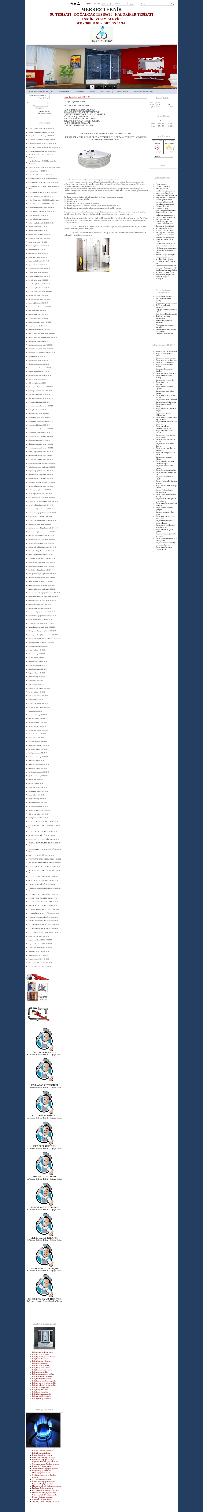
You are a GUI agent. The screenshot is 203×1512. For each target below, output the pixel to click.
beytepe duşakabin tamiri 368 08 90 (39, 299)
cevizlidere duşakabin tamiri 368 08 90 (40, 291)
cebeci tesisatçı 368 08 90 (36, 684)
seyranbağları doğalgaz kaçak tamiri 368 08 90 (42, 616)
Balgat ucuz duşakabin (40, 1359)
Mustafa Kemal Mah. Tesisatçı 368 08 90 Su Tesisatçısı (42, 156)
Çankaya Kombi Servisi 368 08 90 (39, 171)
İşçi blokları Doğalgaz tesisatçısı (43, 1482)
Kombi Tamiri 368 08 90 (37, 96)
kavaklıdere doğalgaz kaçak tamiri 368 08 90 (42, 570)
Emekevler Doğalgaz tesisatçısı (43, 1488)
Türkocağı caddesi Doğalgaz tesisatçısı (46, 1501)
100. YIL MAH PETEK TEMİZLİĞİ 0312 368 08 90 (45, 863)
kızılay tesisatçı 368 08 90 (36, 760)
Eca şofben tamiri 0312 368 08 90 (39, 955)
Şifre (33, 105)
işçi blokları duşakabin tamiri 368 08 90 (41, 436)
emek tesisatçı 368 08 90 (36, 699)
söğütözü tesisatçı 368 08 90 (37, 799)
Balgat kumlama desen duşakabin (44, 1385)
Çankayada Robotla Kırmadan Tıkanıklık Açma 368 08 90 (44, 187)
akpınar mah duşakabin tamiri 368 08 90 (41, 406)
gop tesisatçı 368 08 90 (36, 711)
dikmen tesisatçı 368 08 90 (37, 654)
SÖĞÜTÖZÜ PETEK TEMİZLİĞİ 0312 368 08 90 (44, 839)
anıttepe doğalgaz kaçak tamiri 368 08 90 (41, 451)
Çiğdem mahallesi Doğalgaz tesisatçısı (45, 1462)
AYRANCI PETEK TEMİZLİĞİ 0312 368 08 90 (43, 876)
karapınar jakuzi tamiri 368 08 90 (38, 303)
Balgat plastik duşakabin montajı (43, 1357)
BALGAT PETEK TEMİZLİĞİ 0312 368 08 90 (43, 831)
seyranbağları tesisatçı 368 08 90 (38, 791)
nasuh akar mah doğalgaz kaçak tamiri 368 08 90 (43, 596)
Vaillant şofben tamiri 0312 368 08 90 (40, 967)
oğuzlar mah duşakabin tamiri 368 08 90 (41, 444)
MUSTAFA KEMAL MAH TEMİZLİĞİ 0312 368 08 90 (44, 844)
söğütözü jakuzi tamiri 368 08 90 (38, 318)
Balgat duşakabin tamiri (40, 1365)
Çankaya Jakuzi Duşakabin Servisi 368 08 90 (42, 151)
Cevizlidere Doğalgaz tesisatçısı (43, 1460)
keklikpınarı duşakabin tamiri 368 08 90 (41, 345)
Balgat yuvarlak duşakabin (41, 1396)
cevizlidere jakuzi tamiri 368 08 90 (39, 288)
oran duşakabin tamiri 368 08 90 (38, 314)
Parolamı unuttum (44, 111)
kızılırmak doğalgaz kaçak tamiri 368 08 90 (42, 585)
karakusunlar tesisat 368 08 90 (38, 741)
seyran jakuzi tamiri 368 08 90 (38, 242)
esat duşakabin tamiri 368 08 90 (38, 253)
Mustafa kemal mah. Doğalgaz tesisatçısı (46, 1486)
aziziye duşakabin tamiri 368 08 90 (39, 329)
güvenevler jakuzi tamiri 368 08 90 (39, 364)
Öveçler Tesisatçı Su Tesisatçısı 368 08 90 (41, 136)
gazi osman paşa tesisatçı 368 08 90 (39, 707)
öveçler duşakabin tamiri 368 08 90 (39, 234)
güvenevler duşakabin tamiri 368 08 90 (40, 368)
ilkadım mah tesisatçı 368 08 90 (38, 730)
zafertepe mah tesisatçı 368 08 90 (38, 818)
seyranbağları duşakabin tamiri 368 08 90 (41, 421)
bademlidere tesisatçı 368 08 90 (38, 669)
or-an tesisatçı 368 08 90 (36, 783)
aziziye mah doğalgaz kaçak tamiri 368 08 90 (42, 463)
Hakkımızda (79, 91)
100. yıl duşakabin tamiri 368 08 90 (39, 383)
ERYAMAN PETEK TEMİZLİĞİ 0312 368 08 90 (43, 921)
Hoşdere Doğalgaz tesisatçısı (42, 1497)
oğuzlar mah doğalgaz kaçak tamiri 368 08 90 (42, 600)
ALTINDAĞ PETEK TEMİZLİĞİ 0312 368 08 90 (44, 909)
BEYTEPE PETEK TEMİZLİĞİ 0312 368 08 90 (43, 894)
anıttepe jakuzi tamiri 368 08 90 (38, 272)
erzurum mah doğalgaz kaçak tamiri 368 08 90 (42, 520)
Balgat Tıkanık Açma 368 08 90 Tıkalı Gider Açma (44, 200)
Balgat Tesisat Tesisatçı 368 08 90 (41, 91)
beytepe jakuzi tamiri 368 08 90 (38, 295)
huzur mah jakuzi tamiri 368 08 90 (39, 371)
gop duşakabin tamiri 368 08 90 (38, 360)
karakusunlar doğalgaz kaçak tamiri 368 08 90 (42, 562)
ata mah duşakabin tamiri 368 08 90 (39, 284)
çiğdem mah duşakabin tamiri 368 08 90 (41, 429)
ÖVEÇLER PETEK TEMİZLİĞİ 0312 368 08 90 (43, 880)
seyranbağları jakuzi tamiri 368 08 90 (40, 417)
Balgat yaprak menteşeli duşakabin (44, 1381)
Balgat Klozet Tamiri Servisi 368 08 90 (40, 175)
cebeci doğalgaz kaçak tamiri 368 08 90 (40, 494)
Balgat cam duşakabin (40, 1372)
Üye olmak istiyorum (44, 113)
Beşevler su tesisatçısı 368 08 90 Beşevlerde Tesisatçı (44, 167)
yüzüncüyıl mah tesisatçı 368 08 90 (39, 810)
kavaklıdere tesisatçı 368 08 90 (38, 749)
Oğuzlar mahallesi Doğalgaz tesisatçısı (45, 1490)
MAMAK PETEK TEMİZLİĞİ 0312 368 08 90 (43, 905)
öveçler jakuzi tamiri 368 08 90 (38, 227)
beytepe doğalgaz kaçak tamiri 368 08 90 (41, 486)
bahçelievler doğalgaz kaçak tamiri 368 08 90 (42, 482)
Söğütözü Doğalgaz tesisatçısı (42, 1484)
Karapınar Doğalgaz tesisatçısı (42, 1466)
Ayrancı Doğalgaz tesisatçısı (42, 1499)
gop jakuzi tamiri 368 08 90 (37, 356)
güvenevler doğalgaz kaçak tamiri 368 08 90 (42, 532)
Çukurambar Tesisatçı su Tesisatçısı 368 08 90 (42, 143)
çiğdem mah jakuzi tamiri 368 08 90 (39, 425)
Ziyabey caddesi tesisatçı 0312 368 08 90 (41, 196)
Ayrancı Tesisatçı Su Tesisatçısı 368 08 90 (41, 128)
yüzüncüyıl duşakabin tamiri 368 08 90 (40, 391)
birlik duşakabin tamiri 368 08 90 (39, 413)
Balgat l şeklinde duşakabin (41, 1394)
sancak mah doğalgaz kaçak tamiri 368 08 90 (42, 612)
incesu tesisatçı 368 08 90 (36, 738)
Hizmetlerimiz (64, 91)
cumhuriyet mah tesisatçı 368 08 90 (39, 688)
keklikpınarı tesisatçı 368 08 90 (38, 753)
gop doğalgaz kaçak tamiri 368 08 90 (40, 524)
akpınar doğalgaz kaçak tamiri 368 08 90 (41, 448)
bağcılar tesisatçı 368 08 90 (37, 673)
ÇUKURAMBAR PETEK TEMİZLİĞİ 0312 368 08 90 (44, 827)
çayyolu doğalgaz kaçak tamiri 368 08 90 (41, 505)
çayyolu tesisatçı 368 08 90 (37, 692)
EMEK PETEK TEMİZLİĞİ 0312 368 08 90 (42, 884)
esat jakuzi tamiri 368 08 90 (37, 249)
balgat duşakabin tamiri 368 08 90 (39, 261)
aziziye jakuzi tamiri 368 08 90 (38, 326)
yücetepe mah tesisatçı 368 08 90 (38, 806)
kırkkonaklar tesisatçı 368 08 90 (38, 757)
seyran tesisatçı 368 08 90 (36, 795)
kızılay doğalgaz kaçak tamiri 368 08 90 (40, 581)
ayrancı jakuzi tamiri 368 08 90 (38, 265)
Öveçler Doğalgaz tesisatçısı (42, 1471)
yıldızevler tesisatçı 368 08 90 (38, 802)
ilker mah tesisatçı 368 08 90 (37, 734)
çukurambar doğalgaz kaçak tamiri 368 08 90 (42, 509)
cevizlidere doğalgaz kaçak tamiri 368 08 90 (42, 497)
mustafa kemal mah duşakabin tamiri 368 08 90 (43, 337)
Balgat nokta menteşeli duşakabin (44, 1383)
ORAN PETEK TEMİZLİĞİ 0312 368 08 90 (42, 835)
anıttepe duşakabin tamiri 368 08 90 (39, 276)
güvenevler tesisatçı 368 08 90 (38, 715)
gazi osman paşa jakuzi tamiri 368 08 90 (41, 349)
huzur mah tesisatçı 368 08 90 (38, 722)
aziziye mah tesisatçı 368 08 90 (38, 661)
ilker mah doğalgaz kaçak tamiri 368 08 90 (41, 551)
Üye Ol (88, 3)
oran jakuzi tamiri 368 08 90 (37, 310)
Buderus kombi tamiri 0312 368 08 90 (40, 948)
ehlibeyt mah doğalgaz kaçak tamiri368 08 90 (42, 513)
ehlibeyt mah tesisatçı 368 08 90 (38, 696)
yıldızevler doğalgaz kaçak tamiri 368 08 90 (42, 627)
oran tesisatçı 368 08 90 (36, 779)
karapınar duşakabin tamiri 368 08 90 (40, 307)
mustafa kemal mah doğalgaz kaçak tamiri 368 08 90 (44, 593)
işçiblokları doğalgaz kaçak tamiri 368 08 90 (42, 558)
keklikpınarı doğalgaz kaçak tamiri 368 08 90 (42, 574)
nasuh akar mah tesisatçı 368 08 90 (39, 772)
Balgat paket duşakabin (40, 1363)
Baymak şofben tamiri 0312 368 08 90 (40, 944)
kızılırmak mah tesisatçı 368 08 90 (39, 764)
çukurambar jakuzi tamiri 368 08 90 (39, 238)
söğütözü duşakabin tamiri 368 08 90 (40, 322)
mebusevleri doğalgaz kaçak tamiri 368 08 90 (42, 589)
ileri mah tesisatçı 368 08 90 (37, 726)
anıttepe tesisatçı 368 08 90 (37, 650)
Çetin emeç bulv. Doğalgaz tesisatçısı (45, 1495)
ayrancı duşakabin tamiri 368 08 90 (39, 269)
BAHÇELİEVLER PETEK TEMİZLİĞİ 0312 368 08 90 (44, 889)
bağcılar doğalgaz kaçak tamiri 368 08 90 (41, 471)
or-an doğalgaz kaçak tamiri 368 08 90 (40, 608)
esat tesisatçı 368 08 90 (36, 680)
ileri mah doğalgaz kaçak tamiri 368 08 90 (41, 543)
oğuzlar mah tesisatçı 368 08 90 (38, 776)
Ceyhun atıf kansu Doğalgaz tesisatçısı (45, 1464)
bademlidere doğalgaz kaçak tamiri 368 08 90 (42, 467)
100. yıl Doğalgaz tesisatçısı (42, 1479)
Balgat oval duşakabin (40, 1392)
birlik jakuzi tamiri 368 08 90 (37, 410)
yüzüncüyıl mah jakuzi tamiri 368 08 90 (41, 387)
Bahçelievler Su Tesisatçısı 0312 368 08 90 (41, 211)
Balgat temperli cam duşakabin (43, 1374)
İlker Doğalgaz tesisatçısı (41, 1473)
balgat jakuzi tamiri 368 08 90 (38, 257)
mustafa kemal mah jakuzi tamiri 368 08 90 (42, 333)
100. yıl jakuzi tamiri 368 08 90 (38, 379)
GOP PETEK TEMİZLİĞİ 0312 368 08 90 (41, 855)
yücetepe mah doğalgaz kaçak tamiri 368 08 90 (42, 631)
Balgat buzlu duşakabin (40, 1387)
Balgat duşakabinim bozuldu (42, 1370)
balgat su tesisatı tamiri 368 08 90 (39, 936)
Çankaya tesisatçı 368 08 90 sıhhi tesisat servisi (43, 178)
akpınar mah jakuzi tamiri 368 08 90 (39, 402)
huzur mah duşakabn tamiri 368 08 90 (40, 375)
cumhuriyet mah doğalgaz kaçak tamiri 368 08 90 (43, 501)
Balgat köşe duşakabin (40, 1390)
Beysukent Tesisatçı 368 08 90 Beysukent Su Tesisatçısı (42, 162)
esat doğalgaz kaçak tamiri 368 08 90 (40, 490)
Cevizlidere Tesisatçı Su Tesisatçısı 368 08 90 (42, 140)
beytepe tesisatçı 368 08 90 (37, 676)
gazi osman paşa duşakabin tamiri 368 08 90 (42, 352)
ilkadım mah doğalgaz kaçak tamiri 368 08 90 (42, 547)
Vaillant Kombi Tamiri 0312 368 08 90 (40, 963)
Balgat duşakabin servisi (40, 1354)
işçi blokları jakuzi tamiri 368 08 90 (39, 432)
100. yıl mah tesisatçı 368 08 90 (38, 814)
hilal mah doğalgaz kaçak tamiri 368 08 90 (41, 535)
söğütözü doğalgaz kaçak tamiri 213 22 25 (41, 623)
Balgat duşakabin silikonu (41, 1368)
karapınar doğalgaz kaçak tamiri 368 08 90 (41, 566)
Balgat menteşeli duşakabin (41, 1379)
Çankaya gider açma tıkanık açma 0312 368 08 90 (43, 182)
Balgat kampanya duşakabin (42, 1361)
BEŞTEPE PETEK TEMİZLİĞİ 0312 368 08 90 (43, 928)
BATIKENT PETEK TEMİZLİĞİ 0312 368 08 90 (43, 917)
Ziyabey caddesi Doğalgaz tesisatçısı (45, 1468)
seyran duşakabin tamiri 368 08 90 (39, 246)
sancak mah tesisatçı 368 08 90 (38, 787)
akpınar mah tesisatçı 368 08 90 (38, 646)
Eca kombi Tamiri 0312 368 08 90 (39, 951)
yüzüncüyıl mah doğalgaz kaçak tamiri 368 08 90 (43, 635)
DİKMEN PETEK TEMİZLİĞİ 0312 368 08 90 (43, 898)
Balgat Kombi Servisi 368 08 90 (38, 215)
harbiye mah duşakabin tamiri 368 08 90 (41, 398)
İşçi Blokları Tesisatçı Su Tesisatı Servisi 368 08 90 (44, 147)
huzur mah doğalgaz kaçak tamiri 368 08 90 (42, 539)
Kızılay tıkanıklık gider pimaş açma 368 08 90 (42, 192)
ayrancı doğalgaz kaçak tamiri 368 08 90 (41, 478)
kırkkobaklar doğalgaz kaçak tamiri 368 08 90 (42, 577)
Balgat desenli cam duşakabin (42, 1376)
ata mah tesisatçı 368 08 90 (37, 657)
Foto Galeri (105, 91)
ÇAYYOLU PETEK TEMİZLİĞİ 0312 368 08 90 (43, 902)
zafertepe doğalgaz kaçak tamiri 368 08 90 (41, 642)
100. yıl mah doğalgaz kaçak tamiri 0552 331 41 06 (44, 638)
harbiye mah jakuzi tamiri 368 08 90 (39, 394)
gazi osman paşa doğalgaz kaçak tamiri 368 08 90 (43, 528)
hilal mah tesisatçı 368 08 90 (37, 718)
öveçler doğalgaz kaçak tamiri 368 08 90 (41, 474)
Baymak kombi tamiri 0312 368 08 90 (40, 940)
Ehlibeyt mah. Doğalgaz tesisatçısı (44, 1493)
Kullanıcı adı (30, 103)
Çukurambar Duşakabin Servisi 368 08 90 (41, 207)
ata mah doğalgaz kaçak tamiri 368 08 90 (41, 459)
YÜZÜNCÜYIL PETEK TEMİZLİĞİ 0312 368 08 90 (45, 859)
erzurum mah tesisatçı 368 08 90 (38, 703)
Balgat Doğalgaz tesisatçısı (41, 1453)
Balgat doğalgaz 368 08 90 (143, 91)
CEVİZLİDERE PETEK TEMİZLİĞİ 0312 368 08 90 (45, 932)
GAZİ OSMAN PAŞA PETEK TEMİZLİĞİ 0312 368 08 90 (45, 850)
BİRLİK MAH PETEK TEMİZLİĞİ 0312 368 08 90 (44, 866)
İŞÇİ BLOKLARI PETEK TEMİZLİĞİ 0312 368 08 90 (44, 872)
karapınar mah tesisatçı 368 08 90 (39, 745)
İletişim (92, 91)
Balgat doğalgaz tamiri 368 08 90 (39, 219)
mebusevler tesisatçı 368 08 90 (38, 768)
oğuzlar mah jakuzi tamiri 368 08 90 (39, 440)
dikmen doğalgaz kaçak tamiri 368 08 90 (41, 455)
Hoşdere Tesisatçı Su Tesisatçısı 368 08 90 (41, 132)
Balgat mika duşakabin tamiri (42, 1352)
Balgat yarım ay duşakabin (41, 1398)
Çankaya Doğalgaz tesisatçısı (42, 1451)
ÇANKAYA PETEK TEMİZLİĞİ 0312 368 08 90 (43, 821)
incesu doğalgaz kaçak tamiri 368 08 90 (40, 554)
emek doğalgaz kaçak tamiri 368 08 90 (40, 516)
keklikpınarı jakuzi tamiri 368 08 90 (39, 341)
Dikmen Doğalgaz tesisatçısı (42, 1455)
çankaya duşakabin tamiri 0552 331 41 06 (41, 223)
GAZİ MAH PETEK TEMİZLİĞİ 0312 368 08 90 (44, 925)
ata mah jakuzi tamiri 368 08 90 (38, 280)
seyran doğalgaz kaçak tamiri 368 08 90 (40, 619)
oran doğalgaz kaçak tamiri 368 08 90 (40, 604)
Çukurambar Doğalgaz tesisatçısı (43, 1457)
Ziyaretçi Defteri (122, 91)
